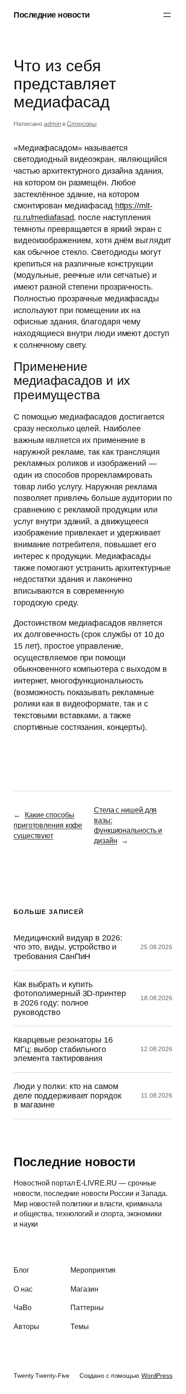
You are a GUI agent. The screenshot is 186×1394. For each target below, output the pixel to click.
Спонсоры (82, 123)
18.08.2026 (156, 998)
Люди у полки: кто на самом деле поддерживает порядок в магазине (67, 1095)
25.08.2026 (156, 947)
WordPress (156, 1375)
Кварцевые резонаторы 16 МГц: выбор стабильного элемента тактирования (63, 1049)
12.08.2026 (156, 1048)
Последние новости (52, 14)
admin (52, 123)
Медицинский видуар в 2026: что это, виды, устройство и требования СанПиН (68, 947)
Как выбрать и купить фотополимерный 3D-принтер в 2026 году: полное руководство (70, 998)
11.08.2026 (156, 1095)
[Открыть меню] (167, 14)
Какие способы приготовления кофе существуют (48, 825)
